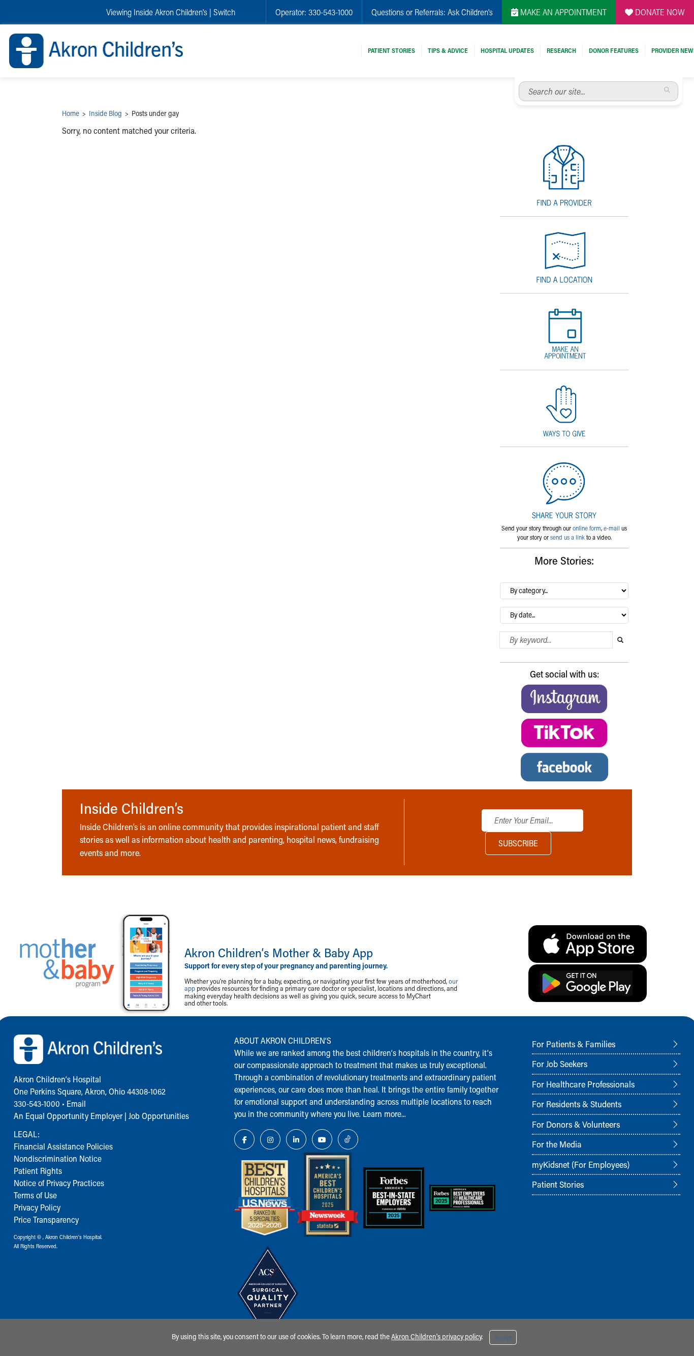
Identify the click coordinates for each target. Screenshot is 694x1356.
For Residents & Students (576, 1103)
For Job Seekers (559, 1063)
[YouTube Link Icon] (322, 1139)
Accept (503, 1338)
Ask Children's (470, 12)
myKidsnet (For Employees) (580, 1164)
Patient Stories (391, 50)
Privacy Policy (37, 1207)
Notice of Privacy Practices (59, 1182)
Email (76, 1103)
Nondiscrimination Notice (58, 1158)
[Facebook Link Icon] (244, 1139)
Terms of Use (35, 1195)
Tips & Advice (448, 50)
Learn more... (384, 1113)
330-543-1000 (330, 12)
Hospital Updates (507, 50)
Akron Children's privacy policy (436, 1336)
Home (70, 113)
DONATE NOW (659, 12)
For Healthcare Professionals (583, 1083)
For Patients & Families (573, 1043)
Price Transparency (46, 1219)
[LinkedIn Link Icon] (296, 1139)
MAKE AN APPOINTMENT (562, 12)
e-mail (612, 528)
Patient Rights (38, 1170)
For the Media (557, 1143)
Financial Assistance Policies (63, 1146)
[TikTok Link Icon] (348, 1139)
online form (587, 528)
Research (561, 50)
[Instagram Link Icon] (270, 1139)
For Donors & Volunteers (576, 1124)
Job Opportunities (159, 1115)
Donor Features (614, 50)
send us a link (567, 537)
